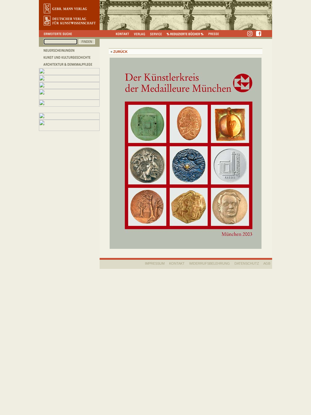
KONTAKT (177, 263)
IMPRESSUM (155, 263)
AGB (266, 263)
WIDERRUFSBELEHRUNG (209, 263)
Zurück (120, 51)
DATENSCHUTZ (246, 263)
